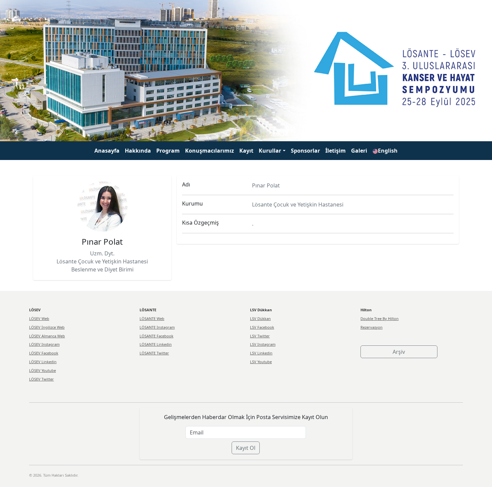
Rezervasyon (371, 327)
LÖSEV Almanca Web (47, 335)
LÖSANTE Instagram (157, 327)
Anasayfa (106, 150)
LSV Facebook (262, 327)
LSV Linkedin (261, 352)
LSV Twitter (260, 335)
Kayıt (246, 150)
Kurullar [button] (270, 150)
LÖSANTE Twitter (154, 352)
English (388, 150)
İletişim (335, 150)
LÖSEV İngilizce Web (47, 327)
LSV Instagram (262, 344)
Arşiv (399, 351)
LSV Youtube (261, 361)
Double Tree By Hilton (379, 318)
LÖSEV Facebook (43, 352)
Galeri (359, 150)
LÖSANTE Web (152, 318)
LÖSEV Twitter (41, 379)
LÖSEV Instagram (44, 344)
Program (168, 150)
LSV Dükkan (260, 318)
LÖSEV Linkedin (43, 361)
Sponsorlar (305, 150)
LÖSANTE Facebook (156, 335)
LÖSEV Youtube (42, 370)
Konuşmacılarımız (209, 150)
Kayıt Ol (245, 448)
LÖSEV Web (39, 318)
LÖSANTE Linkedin (156, 344)
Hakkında (138, 150)
